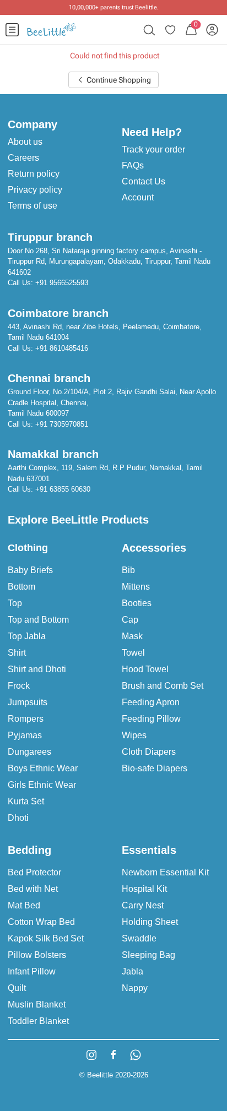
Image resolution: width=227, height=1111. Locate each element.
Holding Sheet (150, 922)
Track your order (153, 149)
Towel (133, 652)
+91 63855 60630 (62, 489)
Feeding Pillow (151, 718)
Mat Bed (24, 905)
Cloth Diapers (149, 751)
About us (25, 141)
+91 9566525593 (61, 283)
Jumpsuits (27, 702)
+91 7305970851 (61, 424)
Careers (23, 157)
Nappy (135, 988)
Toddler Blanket (38, 1021)
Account (138, 197)
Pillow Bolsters (37, 955)
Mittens (136, 586)
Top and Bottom (38, 619)
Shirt (17, 652)
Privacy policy (35, 189)
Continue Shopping (118, 79)
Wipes (134, 735)
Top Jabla (27, 636)
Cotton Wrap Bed (41, 922)
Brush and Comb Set (162, 685)
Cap (130, 619)
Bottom (21, 586)
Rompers (26, 718)
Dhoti (18, 818)
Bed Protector (34, 872)
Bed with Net (33, 889)
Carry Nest (143, 905)
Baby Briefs (30, 570)
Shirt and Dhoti (37, 669)
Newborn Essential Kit (165, 872)
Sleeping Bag (148, 955)
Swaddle (139, 938)
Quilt (17, 988)
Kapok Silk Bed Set (46, 938)
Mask (132, 636)
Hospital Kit (144, 889)
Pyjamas (25, 735)
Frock (19, 685)
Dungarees (29, 751)
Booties (137, 603)
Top (15, 603)
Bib (128, 570)
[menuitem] (12, 29)
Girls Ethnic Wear (42, 784)
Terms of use (32, 205)
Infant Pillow (32, 971)
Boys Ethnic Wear (43, 768)
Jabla (132, 971)
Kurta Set (26, 801)
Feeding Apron (151, 702)
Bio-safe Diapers (154, 768)
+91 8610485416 (61, 348)
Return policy (34, 173)
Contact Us (143, 181)
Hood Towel (145, 669)
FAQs (133, 165)
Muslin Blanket (37, 1004)
